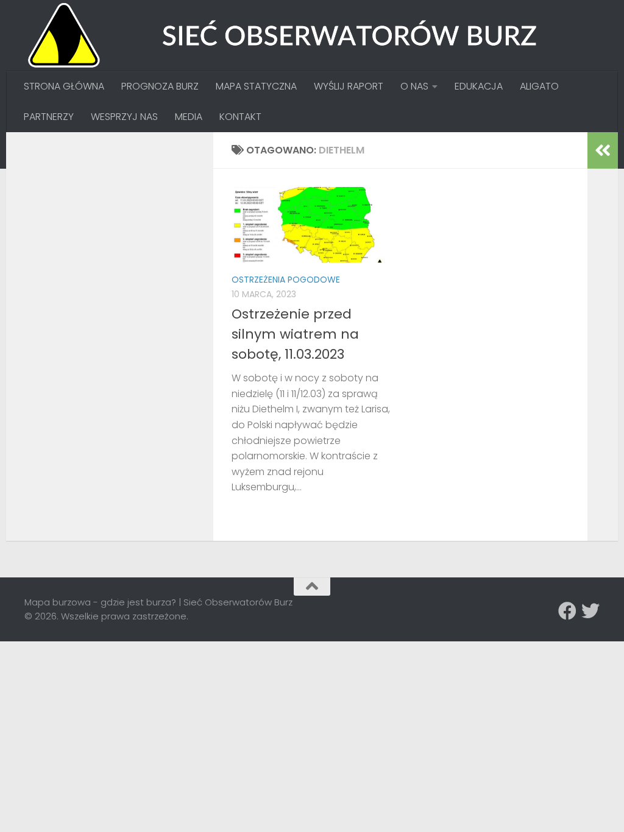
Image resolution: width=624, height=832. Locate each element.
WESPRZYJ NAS (124, 117)
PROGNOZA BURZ (160, 86)
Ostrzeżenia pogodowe (286, 279)
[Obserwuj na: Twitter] (590, 611)
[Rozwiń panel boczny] (602, 150)
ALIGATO (539, 86)
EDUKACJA (479, 86)
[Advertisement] (115, 226)
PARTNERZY (49, 117)
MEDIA (188, 117)
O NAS (414, 86)
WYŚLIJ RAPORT (348, 86)
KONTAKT (240, 117)
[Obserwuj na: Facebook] (567, 611)
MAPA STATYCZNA (256, 86)
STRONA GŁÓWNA (64, 86)
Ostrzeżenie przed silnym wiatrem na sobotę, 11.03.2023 (295, 334)
